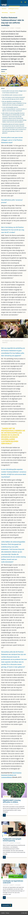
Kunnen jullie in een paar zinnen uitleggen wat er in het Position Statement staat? (14, 91)
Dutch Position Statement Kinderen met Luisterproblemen (11, 775)
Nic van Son (4, 73)
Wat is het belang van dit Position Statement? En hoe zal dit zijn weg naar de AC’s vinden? (13, 98)
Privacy (7, 913)
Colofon (3, 913)
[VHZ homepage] (4, 3)
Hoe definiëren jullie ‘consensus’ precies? (12, 95)
